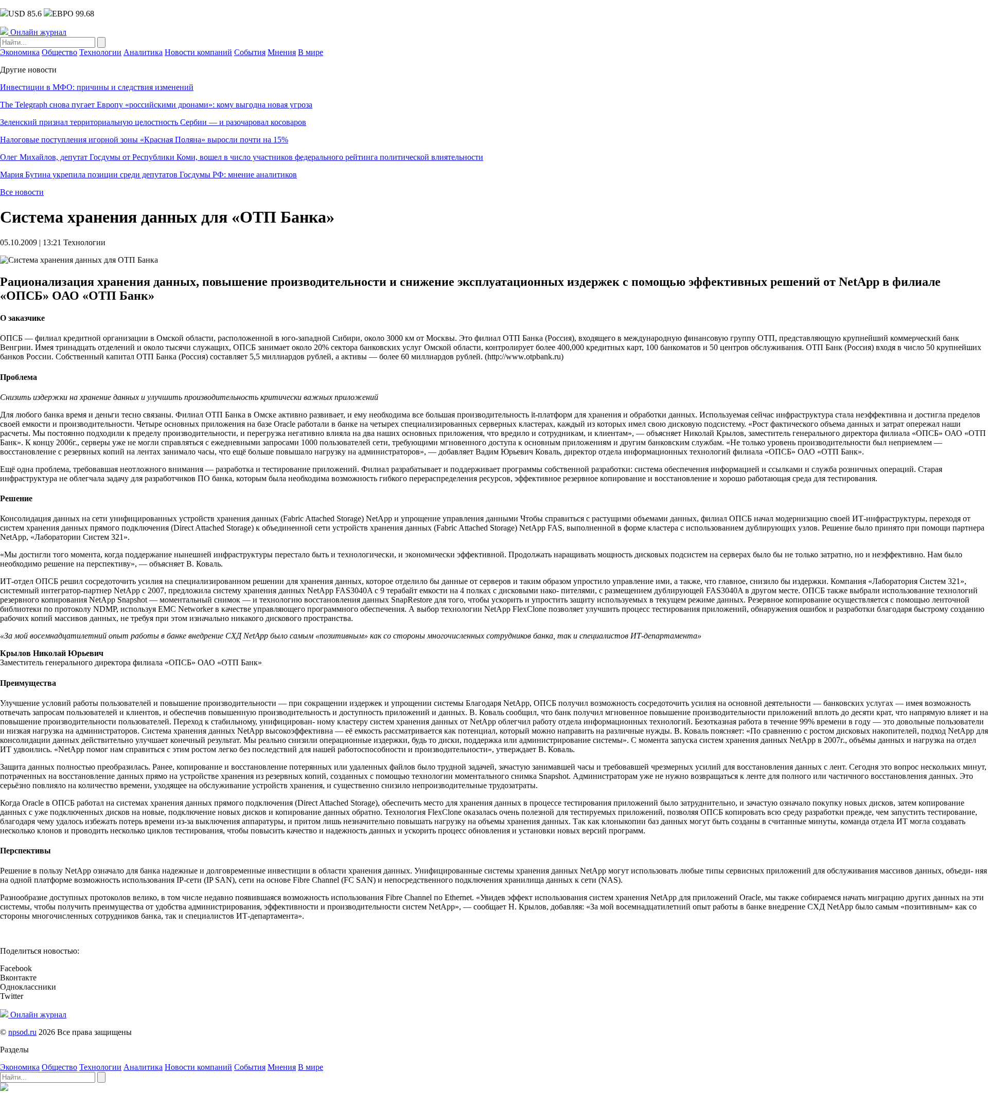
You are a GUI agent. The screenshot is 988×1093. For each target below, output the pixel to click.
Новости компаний (198, 52)
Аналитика (143, 52)
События (250, 52)
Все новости (22, 192)
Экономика (20, 52)
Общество (59, 52)
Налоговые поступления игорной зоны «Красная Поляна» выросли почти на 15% (144, 139)
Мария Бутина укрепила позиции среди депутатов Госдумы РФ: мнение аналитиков (148, 174)
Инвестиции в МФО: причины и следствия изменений (96, 87)
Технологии (100, 52)
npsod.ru (22, 1032)
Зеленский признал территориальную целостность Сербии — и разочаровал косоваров (153, 122)
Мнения (282, 52)
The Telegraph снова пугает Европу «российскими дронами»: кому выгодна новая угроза (156, 104)
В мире (310, 52)
